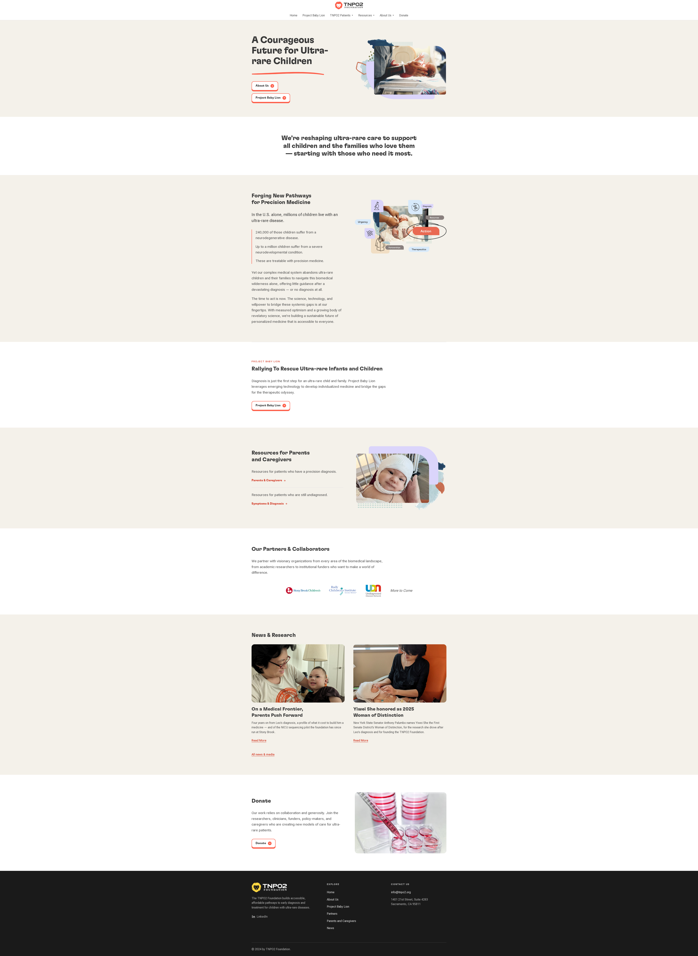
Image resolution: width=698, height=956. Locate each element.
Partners (332, 913)
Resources (366, 15)
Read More (259, 740)
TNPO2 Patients (341, 15)
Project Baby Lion (313, 15)
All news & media (263, 754)
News (330, 928)
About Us (387, 15)
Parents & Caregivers (267, 480)
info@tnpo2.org (401, 892)
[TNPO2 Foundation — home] (349, 5)
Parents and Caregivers (341, 921)
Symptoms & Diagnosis (268, 503)
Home (293, 15)
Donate (403, 15)
